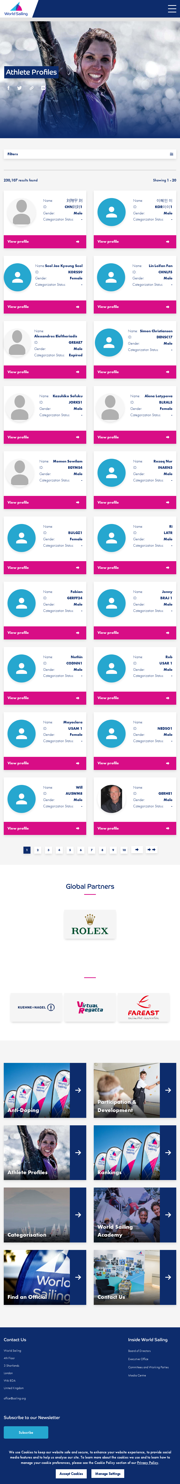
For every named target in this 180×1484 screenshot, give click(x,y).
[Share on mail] (43, 88)
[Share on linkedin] (32, 88)
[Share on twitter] (19, 88)
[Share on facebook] (9, 88)
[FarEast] (143, 1007)
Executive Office (138, 1359)
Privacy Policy (147, 1462)
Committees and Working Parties (148, 1367)
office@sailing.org (15, 1398)
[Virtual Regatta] (90, 1007)
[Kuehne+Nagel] (36, 1007)
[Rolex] (90, 924)
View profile (18, 241)
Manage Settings (107, 1473)
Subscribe (26, 1432)
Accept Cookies (71, 1473)
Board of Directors (139, 1351)
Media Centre (137, 1375)
